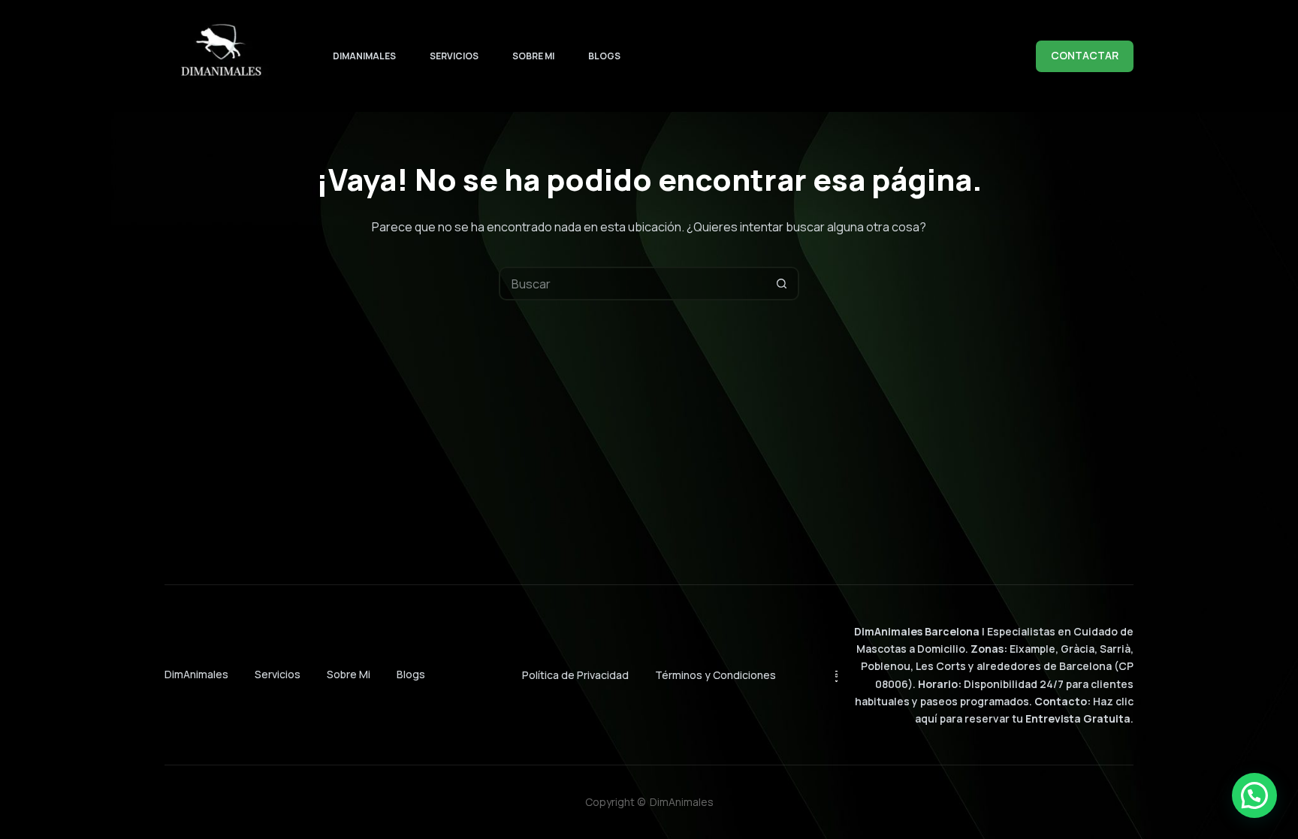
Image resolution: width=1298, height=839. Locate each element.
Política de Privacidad (575, 675)
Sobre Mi (533, 56)
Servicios (454, 56)
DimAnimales (364, 56)
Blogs (604, 56)
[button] (1254, 795)
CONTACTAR (1084, 55)
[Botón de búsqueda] (782, 283)
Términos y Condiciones (715, 675)
